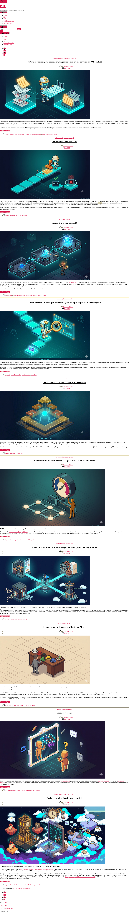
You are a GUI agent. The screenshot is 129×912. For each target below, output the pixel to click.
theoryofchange (28, 540)
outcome (20, 215)
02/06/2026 (67, 388)
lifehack (64, 543)
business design (66, 457)
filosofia (19, 295)
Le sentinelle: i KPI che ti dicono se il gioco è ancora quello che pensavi (65, 461)
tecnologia (73, 58)
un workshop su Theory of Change (18, 532)
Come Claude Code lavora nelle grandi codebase (64, 382)
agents (7, 215)
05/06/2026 (67, 309)
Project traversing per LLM (64, 223)
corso (12, 375)
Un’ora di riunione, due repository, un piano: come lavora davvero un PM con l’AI (64, 62)
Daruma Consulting (9, 21)
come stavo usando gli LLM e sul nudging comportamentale (37, 869)
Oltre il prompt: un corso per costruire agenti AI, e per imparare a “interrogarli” (64, 303)
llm (18, 134)
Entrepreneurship (67, 299)
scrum (21, 705)
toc (34, 540)
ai (10, 215)
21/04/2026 (67, 553)
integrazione (21, 619)
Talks (5, 18)
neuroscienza (32, 790)
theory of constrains (18, 540)
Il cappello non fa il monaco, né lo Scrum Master (64, 627)
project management (47, 134)
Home (5, 15)
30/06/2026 (67, 148)
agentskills (8, 885)
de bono (11, 705)
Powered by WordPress (6, 908)
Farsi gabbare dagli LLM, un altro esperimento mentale (80, 877)
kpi (6, 540)
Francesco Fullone (68, 66)
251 (17, 888)
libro (23, 295)
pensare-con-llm (24, 134)
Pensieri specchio (64, 713)
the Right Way (72, 282)
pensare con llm (32, 295)
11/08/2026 (67, 68)
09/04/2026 (67, 719)
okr (67, 138)
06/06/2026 (67, 229)
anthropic (9, 295)
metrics (10, 540)
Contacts (6, 20)
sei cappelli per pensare (29, 705)
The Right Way (8, 23)
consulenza (14, 619)
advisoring (56, 58)
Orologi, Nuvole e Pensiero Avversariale (65, 798)
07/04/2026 (67, 804)
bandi (8, 619)
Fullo (3, 6)
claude (7, 134)
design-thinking (15, 790)
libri (16, 134)
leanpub (12, 134)
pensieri (61, 219)
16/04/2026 (67, 633)
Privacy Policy (4, 905)
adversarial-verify (65, 781)
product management (35, 134)
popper (35, 885)
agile (6, 705)
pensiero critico (42, 295)
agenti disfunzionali (103, 781)
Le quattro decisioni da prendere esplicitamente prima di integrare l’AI (64, 547)
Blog (5, 17)
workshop (34, 375)
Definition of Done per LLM (64, 141)
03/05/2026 (67, 467)
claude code (21, 885)
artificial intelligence (64, 58)
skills (55, 134)
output (25, 215)
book (8, 375)
